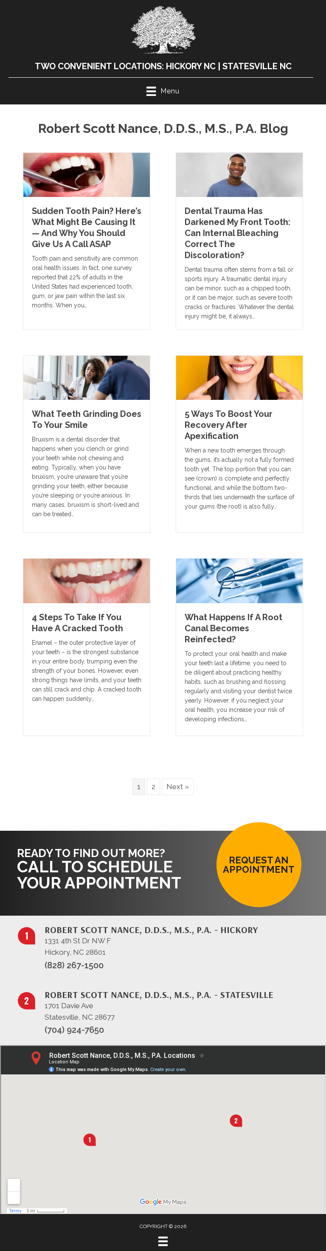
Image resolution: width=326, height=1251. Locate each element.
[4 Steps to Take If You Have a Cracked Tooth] (86, 580)
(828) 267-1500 (74, 965)
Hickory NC (191, 66)
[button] (258, 864)
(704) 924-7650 (74, 1030)
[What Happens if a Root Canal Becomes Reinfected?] (239, 580)
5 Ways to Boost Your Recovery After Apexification (229, 425)
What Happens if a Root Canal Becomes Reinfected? (233, 628)
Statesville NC (257, 66)
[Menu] (163, 1241)
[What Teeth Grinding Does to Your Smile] (86, 377)
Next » (177, 786)
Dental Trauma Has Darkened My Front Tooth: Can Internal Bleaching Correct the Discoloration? (237, 233)
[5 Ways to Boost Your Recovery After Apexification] (239, 377)
